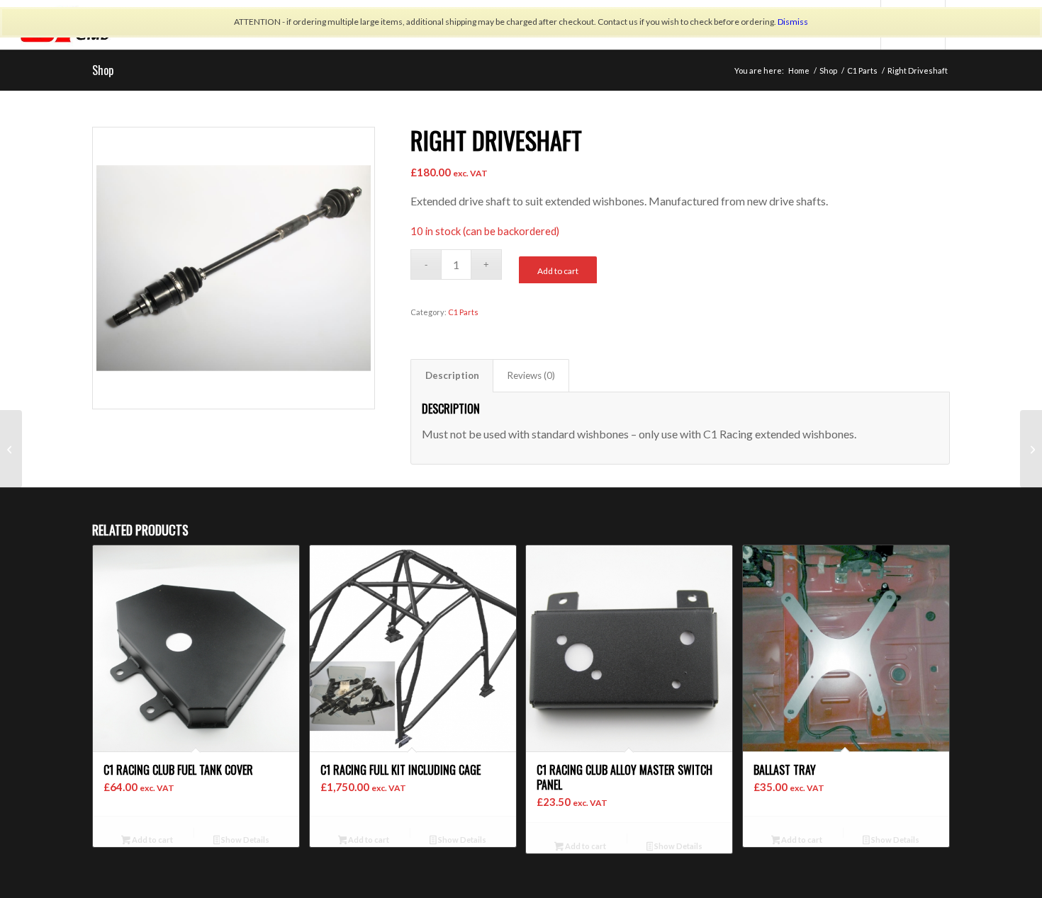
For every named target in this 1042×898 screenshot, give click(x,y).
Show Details (244, 839)
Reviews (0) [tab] (531, 375)
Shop (102, 70)
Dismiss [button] (793, 21)
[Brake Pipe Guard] (1031, 449)
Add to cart (557, 271)
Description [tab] (452, 375)
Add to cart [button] (151, 839)
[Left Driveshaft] (11, 449)
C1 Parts (463, 312)
